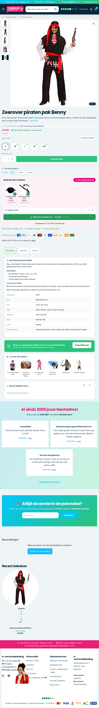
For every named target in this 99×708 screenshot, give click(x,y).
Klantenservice (58, 656)
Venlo (33, 240)
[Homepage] (3, 17)
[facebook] (9, 676)
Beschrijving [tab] (10, 250)
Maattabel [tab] (23, 250)
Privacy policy (31, 673)
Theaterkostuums (25, 17)
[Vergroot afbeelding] (94, 23)
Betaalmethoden (56, 665)
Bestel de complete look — (51, 217)
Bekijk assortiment (3, 9)
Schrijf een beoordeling (40, 551)
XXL (20, 622)
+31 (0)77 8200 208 (12, 661)
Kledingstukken (11, 17)
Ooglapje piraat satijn (11, 197)
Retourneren (55, 685)
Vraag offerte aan (82, 345)
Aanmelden (69, 515)
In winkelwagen (56, 159)
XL (21, 619)
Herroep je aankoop (57, 681)
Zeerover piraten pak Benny (20, 628)
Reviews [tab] (35, 250)
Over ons (29, 669)
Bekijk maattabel (88, 138)
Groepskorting (55, 676)
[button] (12, 159)
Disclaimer (30, 665)
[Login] (91, 9)
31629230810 (16, 670)
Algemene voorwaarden (59, 661)
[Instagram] (3, 676)
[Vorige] (84, 385)
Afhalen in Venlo (32, 661)
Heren (13, 172)
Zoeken (55, 9)
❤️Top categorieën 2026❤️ (36, 678)
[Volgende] (89, 385)
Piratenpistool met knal (24, 197)
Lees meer (34, 121)
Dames (29, 172)
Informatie (32, 656)
